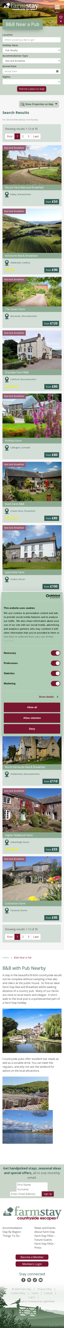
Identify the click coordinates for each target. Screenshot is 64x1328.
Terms (34, 1293)
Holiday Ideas (10, 45)
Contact (48, 1293)
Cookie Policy (18, 1293)
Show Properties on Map (39, 104)
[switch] (55, 663)
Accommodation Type (15, 55)
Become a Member (32, 1257)
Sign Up (48, 1193)
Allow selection (32, 718)
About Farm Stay (44, 1232)
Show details (46, 696)
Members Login (32, 1264)
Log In (31, 1297)
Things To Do (11, 1236)
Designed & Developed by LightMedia (34, 1301)
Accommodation (12, 1228)
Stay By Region (11, 1232)
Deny (32, 728)
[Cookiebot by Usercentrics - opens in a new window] (46, 596)
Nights (6, 76)
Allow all (32, 707)
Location (7, 34)
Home (5, 957)
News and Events (44, 1228)
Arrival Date (9, 66)
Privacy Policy (44, 1289)
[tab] (39, 104)
